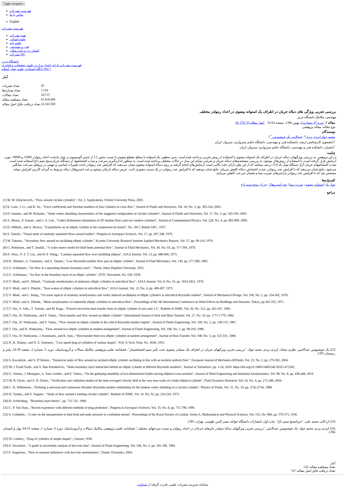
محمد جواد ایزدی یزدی (320, 137)
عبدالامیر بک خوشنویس (287, 137)
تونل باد (330, 184)
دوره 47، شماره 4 (312, 122)
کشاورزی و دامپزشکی (24, 50)
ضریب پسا (296, 184)
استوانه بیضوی (314, 184)
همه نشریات (18, 35)
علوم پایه (15, 43)
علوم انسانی (18, 39)
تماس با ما (16, 14)
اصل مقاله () (250, 122)
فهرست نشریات (20, 11)
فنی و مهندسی (19, 47)
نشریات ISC (18, 54)
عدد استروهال (278, 184)
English (14, 21)
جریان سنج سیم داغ (254, 184)
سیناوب (142, 484)
